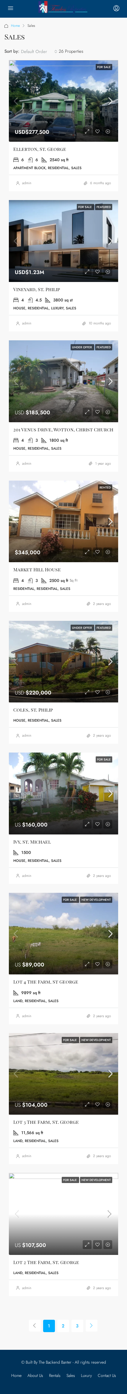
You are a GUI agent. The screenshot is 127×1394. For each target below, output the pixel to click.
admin (26, 183)
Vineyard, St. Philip (36, 289)
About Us (35, 1375)
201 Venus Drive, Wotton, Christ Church (63, 429)
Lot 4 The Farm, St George (45, 982)
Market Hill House (37, 569)
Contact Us (107, 1375)
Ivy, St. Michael (32, 842)
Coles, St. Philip (33, 710)
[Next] (91, 1326)
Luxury (86, 1375)
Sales (70, 1375)
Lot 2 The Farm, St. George (46, 1262)
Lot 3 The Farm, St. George (46, 1122)
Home (15, 25)
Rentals (55, 1375)
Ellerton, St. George (39, 149)
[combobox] (39, 51)
